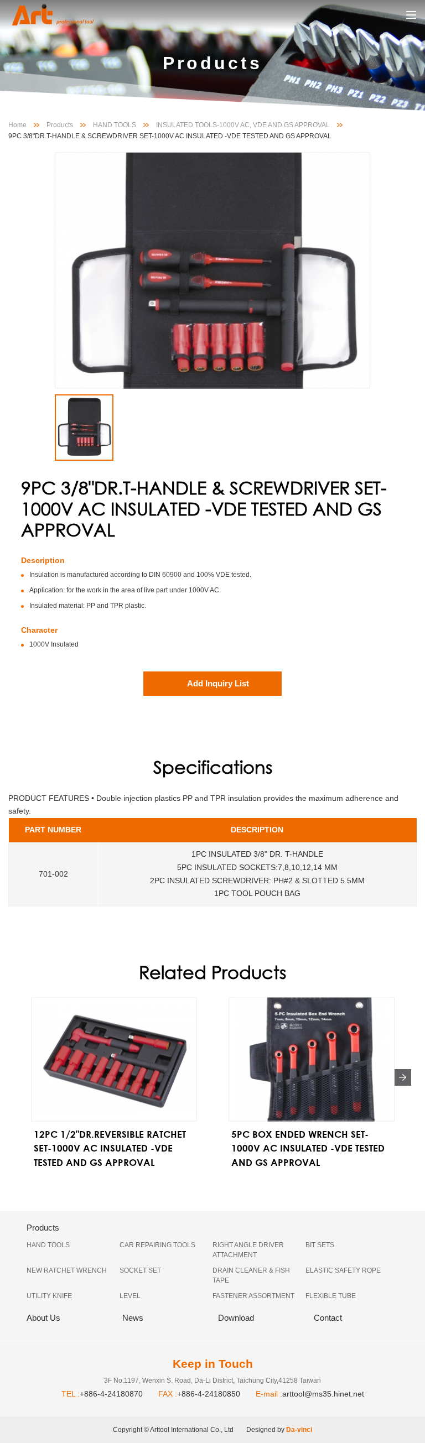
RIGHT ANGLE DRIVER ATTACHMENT (248, 1250)
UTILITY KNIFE (49, 1296)
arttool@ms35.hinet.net (323, 1393)
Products (59, 125)
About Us (43, 1317)
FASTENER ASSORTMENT (253, 1296)
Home (17, 125)
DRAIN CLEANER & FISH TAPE (251, 1275)
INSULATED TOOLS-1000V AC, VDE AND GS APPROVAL (243, 125)
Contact (328, 1317)
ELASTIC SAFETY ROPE (343, 1270)
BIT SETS (319, 1245)
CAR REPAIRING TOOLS (157, 1245)
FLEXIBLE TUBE (330, 1296)
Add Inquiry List (218, 683)
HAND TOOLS (114, 125)
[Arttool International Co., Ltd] (63, 15)
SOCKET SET (140, 1270)
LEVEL (130, 1296)
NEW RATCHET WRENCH (67, 1270)
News (132, 1317)
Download (236, 1317)
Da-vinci (299, 1430)
